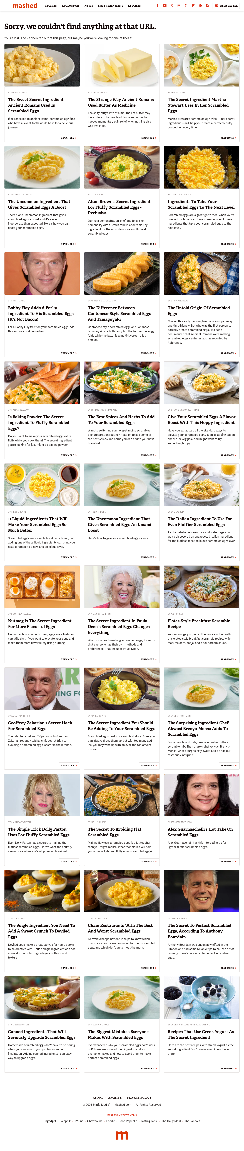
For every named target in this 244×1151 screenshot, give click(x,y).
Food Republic (128, 1121)
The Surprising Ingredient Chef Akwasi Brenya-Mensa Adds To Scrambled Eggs (198, 728)
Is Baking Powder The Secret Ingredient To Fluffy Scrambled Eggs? (38, 422)
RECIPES (51, 5)
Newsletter (229, 5)
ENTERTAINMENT (110, 5)
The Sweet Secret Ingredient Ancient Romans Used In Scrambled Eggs (36, 105)
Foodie (110, 1121)
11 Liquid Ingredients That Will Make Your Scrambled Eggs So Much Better (38, 524)
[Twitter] (172, 6)
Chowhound (95, 1121)
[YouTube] (165, 6)
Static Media (101, 1105)
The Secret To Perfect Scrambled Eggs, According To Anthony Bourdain (199, 931)
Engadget (50, 1121)
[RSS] (207, 6)
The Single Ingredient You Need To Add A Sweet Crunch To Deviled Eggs (41, 931)
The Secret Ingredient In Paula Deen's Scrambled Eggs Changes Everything (119, 626)
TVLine (78, 1121)
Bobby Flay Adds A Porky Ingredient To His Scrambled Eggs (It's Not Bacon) (41, 313)
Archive (115, 1097)
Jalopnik (65, 1121)
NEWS (88, 5)
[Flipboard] (193, 6)
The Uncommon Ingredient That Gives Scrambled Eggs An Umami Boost (119, 524)
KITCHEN (134, 5)
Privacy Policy (139, 1097)
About (98, 1097)
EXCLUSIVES (71, 5)
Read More (67, 138)
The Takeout (192, 1121)
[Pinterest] (186, 6)
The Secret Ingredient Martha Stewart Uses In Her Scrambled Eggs (198, 105)
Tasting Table (149, 1121)
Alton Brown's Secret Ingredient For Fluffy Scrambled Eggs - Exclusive (119, 207)
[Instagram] (179, 6)
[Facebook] (157, 6)
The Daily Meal (171, 1121)
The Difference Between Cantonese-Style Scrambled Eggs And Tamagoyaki (119, 313)
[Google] (200, 6)
